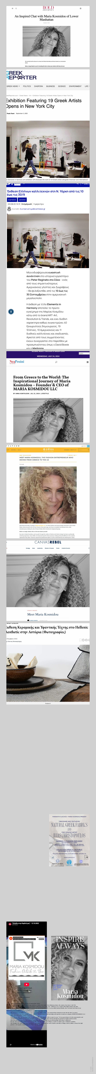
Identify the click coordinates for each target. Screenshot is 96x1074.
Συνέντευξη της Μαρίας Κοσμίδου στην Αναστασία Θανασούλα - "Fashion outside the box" (31, 981)
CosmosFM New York (12, 981)
